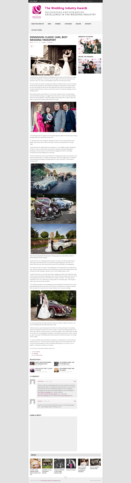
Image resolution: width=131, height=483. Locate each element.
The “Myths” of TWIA (61, 1)
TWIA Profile (39, 355)
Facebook (36, 353)
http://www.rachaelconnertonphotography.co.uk (49, 394)
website (38, 351)
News (49, 24)
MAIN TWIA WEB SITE (37, 24)
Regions (78, 24)
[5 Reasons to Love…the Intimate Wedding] (47, 463)
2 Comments (50, 42)
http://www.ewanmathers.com (65, 395)
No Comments (33, 365)
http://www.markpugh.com (44, 395)
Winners (58, 24)
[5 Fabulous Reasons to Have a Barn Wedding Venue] (59, 463)
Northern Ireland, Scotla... (46, 1)
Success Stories (36, 30)
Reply (75, 381)
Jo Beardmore (41, 381)
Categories (68, 24)
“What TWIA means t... (73, 1)
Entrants (88, 24)
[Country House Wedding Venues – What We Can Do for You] (35, 463)
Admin (31, 42)
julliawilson (40, 401)
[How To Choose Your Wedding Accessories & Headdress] (83, 462)
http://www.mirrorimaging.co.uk (45, 392)
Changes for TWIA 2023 (86, 1)
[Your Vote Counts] (71, 463)
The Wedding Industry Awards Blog (50, 480)
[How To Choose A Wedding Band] (95, 462)
